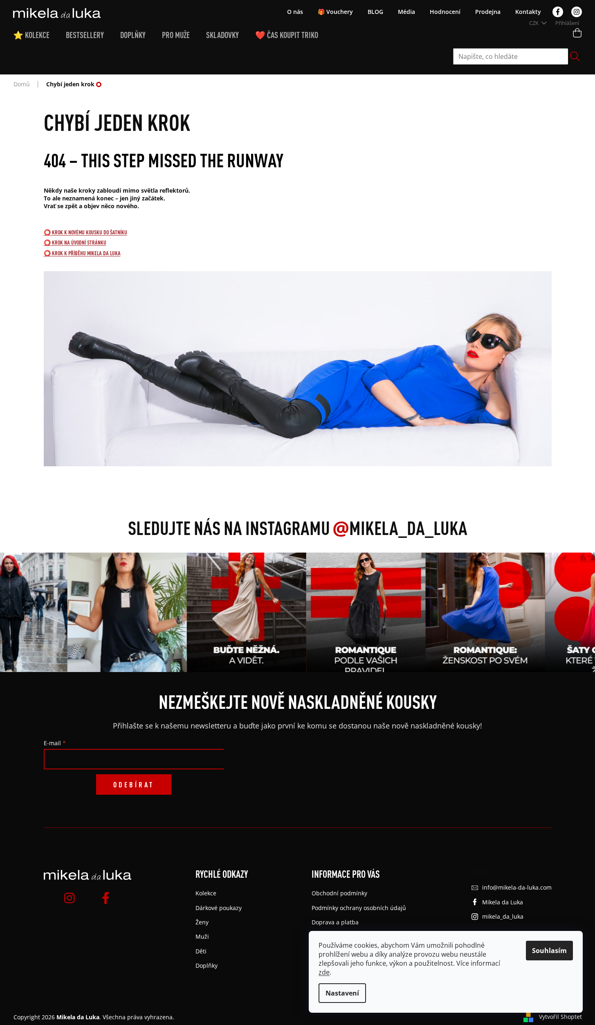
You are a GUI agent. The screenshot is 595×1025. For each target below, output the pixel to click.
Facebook (557, 12)
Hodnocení (445, 12)
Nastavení (342, 993)
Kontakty (528, 12)
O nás (295, 12)
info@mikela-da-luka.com (517, 887)
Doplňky (206, 965)
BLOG (375, 12)
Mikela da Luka (502, 902)
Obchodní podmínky (339, 893)
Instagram (576, 12)
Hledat (575, 56)
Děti (201, 951)
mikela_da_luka (502, 916)
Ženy (202, 922)
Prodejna (488, 12)
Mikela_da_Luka (399, 527)
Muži (202, 936)
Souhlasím (549, 950)
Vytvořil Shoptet (560, 1017)
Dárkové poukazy (218, 908)
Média (406, 12)
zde (324, 972)
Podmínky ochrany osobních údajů (359, 908)
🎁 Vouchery (335, 12)
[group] (124, 612)
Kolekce (205, 893)
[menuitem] (39, 35)
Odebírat (133, 784)
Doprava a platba (335, 922)
